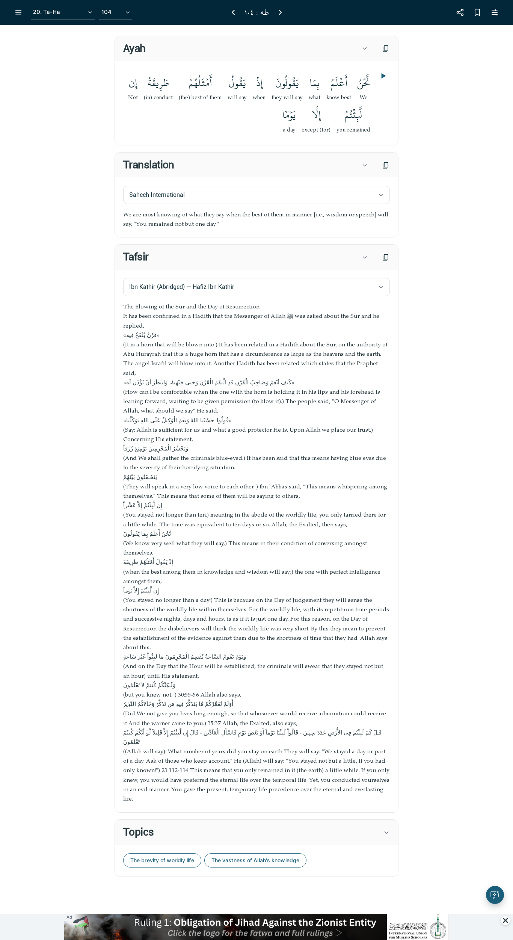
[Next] (280, 12)
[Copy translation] (386, 165)
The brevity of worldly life (162, 860)
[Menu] (18, 12)
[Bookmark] (477, 12)
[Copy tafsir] (386, 257)
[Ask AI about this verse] (495, 895)
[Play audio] (383, 76)
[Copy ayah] (386, 48)
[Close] (505, 920)
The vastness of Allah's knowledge (255, 860)
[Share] (460, 12)
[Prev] (233, 12)
